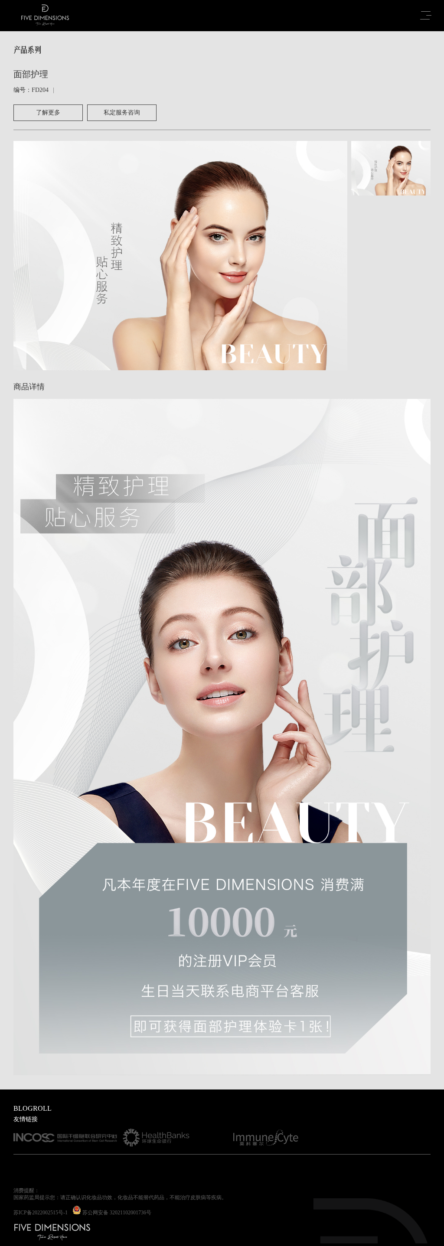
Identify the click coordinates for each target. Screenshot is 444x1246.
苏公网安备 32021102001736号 (116, 1213)
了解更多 (48, 112)
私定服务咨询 (122, 112)
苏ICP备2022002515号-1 (40, 1213)
